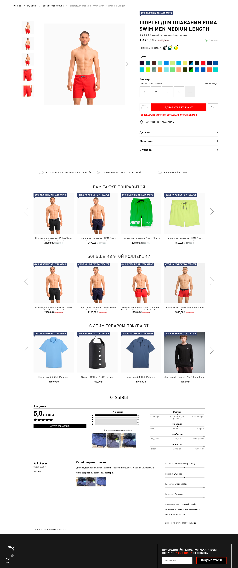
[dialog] (119, 284)
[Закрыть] (180, 247)
